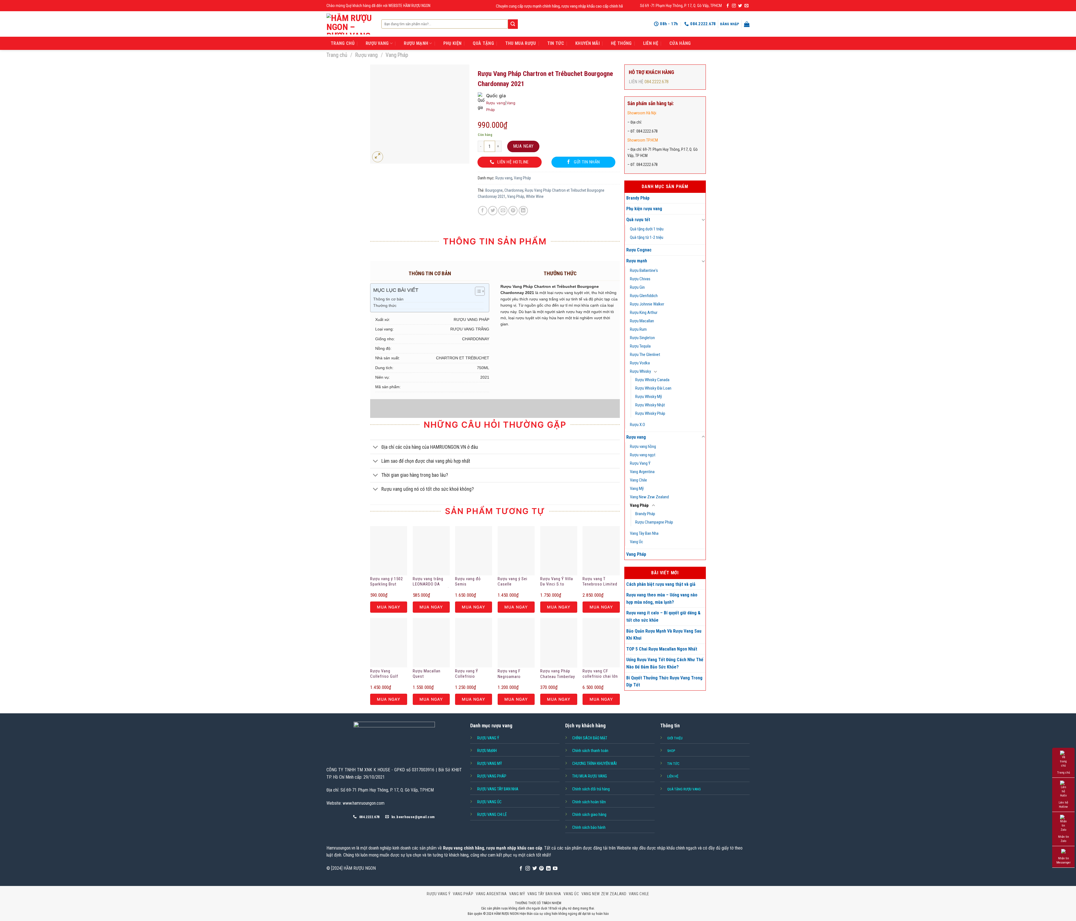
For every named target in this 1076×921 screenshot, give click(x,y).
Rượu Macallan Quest (426, 673)
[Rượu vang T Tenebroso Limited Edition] (601, 550)
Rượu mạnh (636, 260)
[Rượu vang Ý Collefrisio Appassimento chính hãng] (473, 642)
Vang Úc (636, 541)
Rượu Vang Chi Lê (492, 814)
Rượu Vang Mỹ (489, 763)
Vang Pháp (397, 55)
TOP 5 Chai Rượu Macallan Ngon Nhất (661, 649)
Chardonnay (513, 190)
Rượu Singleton (642, 337)
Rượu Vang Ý (640, 463)
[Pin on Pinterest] (513, 210)
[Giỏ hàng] (747, 24)
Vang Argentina (642, 471)
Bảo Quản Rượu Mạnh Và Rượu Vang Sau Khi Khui (663, 634)
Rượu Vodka (640, 362)
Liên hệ (650, 43)
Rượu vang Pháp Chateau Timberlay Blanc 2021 (557, 674)
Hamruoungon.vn (340, 848)
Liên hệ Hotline (1063, 805)
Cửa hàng (680, 43)
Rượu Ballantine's (644, 270)
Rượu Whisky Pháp (650, 413)
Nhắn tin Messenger (1063, 860)
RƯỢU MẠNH (416, 43)
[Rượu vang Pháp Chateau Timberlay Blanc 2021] (558, 643)
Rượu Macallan (642, 320)
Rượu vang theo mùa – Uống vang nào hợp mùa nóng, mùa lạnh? (661, 598)
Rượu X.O (637, 424)
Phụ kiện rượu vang (644, 208)
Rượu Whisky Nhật (650, 405)
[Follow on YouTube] (555, 868)
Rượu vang (366, 55)
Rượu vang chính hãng (463, 848)
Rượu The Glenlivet (645, 354)
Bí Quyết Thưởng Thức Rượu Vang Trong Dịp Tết (664, 681)
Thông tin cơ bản (388, 299)
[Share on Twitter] (492, 210)
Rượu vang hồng (643, 446)
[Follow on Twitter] (740, 6)
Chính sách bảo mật (589, 738)
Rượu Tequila (640, 346)
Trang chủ (336, 55)
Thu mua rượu (520, 43)
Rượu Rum (638, 329)
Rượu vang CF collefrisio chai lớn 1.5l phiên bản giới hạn (600, 674)
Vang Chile (638, 480)
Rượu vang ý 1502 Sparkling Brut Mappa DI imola (386, 581)
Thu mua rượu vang (589, 776)
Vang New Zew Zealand (649, 496)
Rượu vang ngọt (642, 454)
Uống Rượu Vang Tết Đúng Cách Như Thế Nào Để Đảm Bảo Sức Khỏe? (664, 663)
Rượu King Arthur (643, 312)
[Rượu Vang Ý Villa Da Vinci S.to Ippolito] (558, 550)
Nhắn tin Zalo (1063, 839)
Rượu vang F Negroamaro (509, 673)
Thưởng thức (384, 305)
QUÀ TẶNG (483, 43)
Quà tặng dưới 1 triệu (647, 229)
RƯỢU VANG (377, 43)
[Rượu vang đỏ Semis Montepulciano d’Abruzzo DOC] (473, 550)
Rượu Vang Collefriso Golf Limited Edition (384, 674)
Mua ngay (523, 146)
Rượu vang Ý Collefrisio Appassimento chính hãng (468, 674)
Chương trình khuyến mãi (594, 763)
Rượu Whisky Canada (652, 379)
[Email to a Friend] (502, 210)
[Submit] (513, 24)
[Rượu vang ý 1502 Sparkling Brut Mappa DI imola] (388, 550)
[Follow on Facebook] (728, 6)
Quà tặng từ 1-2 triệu (646, 237)
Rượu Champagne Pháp (654, 522)
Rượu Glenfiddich (644, 295)
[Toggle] (703, 219)
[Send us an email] (746, 6)
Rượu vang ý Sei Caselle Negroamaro (512, 581)
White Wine (535, 196)
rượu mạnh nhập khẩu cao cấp (514, 848)
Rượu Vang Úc (489, 802)
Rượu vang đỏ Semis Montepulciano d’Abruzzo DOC (469, 581)
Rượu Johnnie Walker (647, 304)
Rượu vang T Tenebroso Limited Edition (600, 581)
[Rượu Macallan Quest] (431, 642)
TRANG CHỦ (342, 43)
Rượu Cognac (638, 250)
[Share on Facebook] (482, 210)
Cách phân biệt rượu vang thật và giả (660, 584)
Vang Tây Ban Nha (644, 533)
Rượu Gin (637, 287)
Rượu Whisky (640, 371)
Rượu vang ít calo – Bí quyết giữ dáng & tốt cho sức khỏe (663, 616)
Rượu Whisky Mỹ (648, 396)
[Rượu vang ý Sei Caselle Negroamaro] (516, 550)
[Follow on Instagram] (734, 6)
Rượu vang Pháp (491, 776)
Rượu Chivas (640, 278)
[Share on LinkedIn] (523, 210)
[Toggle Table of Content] (477, 291)
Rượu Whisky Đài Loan (653, 388)
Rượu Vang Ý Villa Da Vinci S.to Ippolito (556, 581)
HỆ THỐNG (621, 43)
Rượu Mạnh (487, 750)
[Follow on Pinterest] (541, 868)
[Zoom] (377, 156)
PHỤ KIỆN (452, 43)
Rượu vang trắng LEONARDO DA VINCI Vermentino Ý (431, 581)
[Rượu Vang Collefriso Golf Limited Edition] (388, 642)
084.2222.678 (656, 81)
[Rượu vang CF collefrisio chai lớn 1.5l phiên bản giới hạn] (601, 642)
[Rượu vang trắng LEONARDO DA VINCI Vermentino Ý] (431, 550)
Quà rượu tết (638, 219)
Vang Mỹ (637, 488)
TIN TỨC (555, 43)
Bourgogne (494, 190)
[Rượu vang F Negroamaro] (516, 643)
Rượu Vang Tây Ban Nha (497, 789)
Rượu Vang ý (488, 738)
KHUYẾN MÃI (587, 43)
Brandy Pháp (638, 198)
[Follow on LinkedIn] (548, 868)
